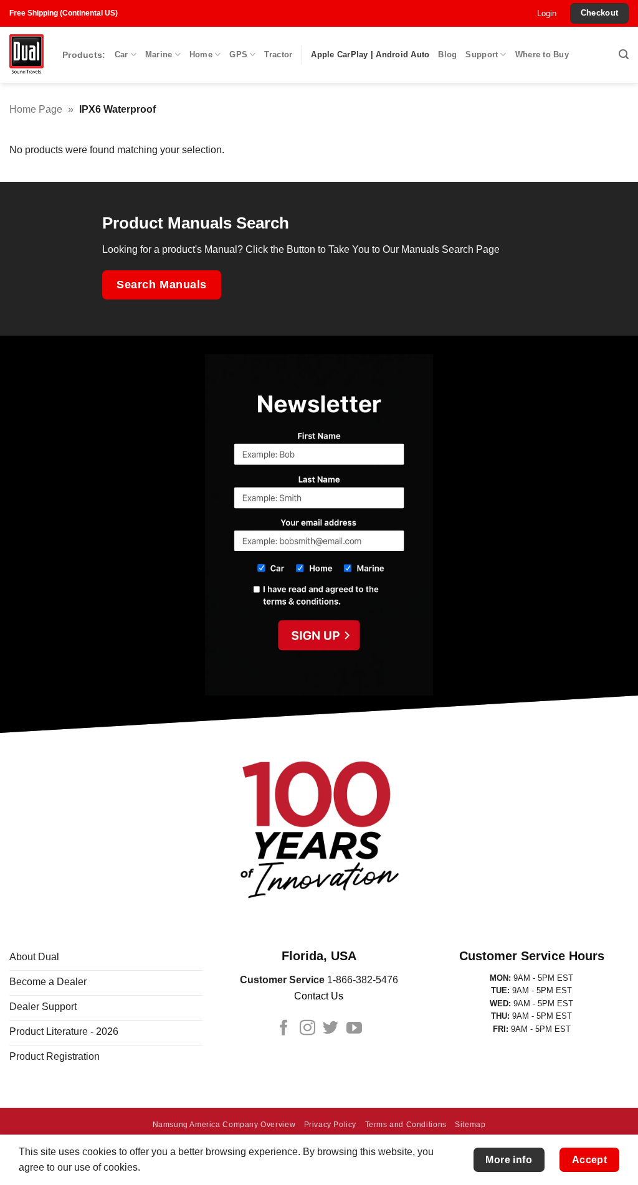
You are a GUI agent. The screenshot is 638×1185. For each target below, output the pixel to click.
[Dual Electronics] (26, 55)
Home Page (35, 109)
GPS (238, 54)
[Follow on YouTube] (354, 1028)
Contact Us (318, 996)
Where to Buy (542, 54)
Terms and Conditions (406, 1124)
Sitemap (470, 1124)
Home (200, 54)
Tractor (278, 54)
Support (481, 54)
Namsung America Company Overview (224, 1124)
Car (121, 54)
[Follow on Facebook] (284, 1028)
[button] (546, 14)
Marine (159, 54)
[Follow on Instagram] (307, 1028)
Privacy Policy (330, 1124)
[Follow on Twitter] (330, 1028)
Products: (84, 55)
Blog (447, 54)
